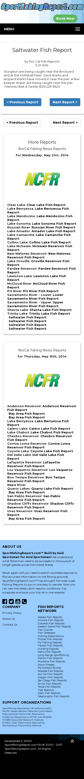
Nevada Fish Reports (50, 671)
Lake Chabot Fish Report (52, 432)
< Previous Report (22, 102)
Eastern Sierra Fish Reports (54, 626)
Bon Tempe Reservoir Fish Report (36, 479)
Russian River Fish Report (53, 227)
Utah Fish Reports (49, 693)
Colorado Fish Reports (51, 623)
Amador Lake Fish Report (53, 231)
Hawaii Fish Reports (50, 645)
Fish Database (46, 632)
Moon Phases (46, 664)
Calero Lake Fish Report (49, 428)
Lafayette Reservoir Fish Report (33, 464)
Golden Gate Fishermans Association (23, 722)
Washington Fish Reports (53, 696)
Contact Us (9, 624)
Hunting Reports (48, 648)
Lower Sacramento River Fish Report (35, 296)
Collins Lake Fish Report (50, 242)
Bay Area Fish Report (27, 413)
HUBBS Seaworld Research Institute (23, 719)
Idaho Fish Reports (49, 651)
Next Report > (65, 102)
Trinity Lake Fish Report (49, 313)
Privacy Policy (11, 613)
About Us (8, 618)
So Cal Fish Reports (49, 683)
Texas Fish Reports (49, 686)
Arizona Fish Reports (50, 620)
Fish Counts (45, 629)
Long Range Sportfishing (53, 655)
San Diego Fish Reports (52, 680)
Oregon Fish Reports (50, 677)
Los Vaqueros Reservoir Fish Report (40, 471)
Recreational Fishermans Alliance (21, 725)
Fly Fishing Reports (50, 642)
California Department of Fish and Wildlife (27, 717)
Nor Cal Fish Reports (50, 674)
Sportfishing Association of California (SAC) (27, 708)
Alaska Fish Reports (50, 617)
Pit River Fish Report (41, 291)
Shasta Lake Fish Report (51, 310)
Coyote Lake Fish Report (51, 451)
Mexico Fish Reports (50, 658)
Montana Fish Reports (51, 661)
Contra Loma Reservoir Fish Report (38, 445)
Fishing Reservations (51, 636)
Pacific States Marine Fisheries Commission (27, 711)
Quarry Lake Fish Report (52, 488)
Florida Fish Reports (50, 639)
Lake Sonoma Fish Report (54, 223)
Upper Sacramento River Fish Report (35, 304)
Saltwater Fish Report (27, 317)
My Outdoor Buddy (49, 667)
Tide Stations (46, 690)
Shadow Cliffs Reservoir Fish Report (40, 505)
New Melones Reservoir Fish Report (39, 255)
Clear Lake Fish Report (46, 205)
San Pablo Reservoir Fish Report (33, 498)
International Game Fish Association (23, 714)
